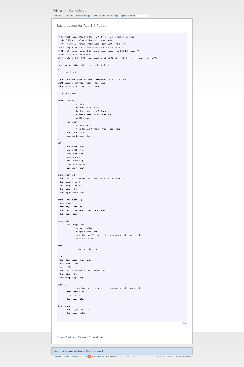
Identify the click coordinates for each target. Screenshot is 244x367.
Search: (132, 16)
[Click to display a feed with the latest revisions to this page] (89, 356)
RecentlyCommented (102, 16)
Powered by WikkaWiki (184, 356)
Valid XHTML (160, 356)
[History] (66, 356)
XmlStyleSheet (74, 10)
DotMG (101, 356)
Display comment (94, 350)
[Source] (57, 356)
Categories (58, 16)
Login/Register (120, 16)
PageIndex (70, 16)
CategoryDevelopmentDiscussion (72, 337)
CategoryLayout (96, 337)
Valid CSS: (170, 356)
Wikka (57, 10)
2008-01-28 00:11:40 (79, 356)
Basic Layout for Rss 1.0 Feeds (81, 26)
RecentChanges (83, 16)
